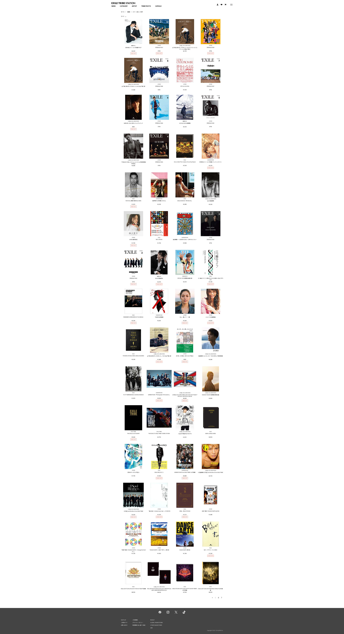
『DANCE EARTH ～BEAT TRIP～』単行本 (159, 550)
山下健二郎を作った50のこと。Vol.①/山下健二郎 (159, 356)
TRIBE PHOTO (146, 6)
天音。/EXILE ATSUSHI (185, 511)
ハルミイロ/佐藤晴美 (211, 317)
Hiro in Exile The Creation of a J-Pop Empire (185, 162)
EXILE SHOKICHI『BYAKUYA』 (184, 201)
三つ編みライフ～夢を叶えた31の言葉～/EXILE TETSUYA (210, 279)
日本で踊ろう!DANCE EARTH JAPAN (210, 511)
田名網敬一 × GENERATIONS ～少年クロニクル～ (185, 239)
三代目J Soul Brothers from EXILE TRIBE (133, 511)
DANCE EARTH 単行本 (185, 550)
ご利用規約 (135, 620)
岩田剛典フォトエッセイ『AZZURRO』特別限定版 (210, 356)
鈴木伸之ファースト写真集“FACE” (133, 47)
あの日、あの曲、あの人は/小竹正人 (185, 356)
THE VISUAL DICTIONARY (133, 433)
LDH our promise (184, 86)
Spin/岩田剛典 (210, 201)
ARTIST (134, 6)
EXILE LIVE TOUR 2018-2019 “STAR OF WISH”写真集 (133, 588)
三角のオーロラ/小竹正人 (133, 472)
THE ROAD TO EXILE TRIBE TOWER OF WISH (159, 433)
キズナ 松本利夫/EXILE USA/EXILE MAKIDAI (133, 395)
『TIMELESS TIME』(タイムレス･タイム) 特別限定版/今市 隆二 (133, 162)
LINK (151, 628)
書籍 (128, 12)
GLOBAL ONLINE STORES (156, 622)
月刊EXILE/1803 (210, 239)
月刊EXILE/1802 (133, 278)
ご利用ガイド (124, 622)
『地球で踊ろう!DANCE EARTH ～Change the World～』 (133, 550)
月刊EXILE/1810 (159, 47)
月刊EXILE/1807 (210, 86)
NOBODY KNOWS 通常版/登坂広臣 (210, 395)
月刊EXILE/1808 (159, 86)
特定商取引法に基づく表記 (138, 625)
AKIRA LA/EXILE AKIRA (210, 433)
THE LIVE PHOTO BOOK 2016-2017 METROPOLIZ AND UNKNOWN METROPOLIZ (159, 589)
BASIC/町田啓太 (159, 278)
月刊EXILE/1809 (210, 47)
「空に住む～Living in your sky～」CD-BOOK (159, 511)
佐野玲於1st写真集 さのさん (159, 201)
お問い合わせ (124, 625)
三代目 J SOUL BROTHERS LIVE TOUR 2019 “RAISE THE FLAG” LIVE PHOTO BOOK (184, 395)
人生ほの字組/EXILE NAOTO (185, 433)
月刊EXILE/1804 (159, 162)
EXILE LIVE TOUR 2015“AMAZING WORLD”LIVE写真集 (210, 589)
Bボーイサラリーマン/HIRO (210, 550)
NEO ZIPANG (159, 239)
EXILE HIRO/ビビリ (159, 472)
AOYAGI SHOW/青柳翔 (184, 123)
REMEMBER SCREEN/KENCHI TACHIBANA (133, 317)
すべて (123, 12)
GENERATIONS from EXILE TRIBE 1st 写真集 (184, 472)
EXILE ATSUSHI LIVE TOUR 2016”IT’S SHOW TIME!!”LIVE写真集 (184, 589)
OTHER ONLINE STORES (156, 625)
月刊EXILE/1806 (159, 123)
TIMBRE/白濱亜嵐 (159, 317)
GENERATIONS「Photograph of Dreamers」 (159, 395)
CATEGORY (124, 6)
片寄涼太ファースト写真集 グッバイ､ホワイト (210, 162)
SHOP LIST (123, 620)
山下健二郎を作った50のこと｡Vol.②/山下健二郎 (133, 86)
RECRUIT (152, 620)
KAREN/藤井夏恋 (133, 239)
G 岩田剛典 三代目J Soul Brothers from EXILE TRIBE (210, 472)
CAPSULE (158, 6)
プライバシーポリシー (137, 622)
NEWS (114, 6)
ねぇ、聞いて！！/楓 (185, 317)
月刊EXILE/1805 (210, 123)
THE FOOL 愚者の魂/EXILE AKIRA (133, 201)
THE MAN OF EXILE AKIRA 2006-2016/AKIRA (133, 356)
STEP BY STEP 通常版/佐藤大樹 (184, 278)
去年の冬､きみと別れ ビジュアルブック (133, 123)
